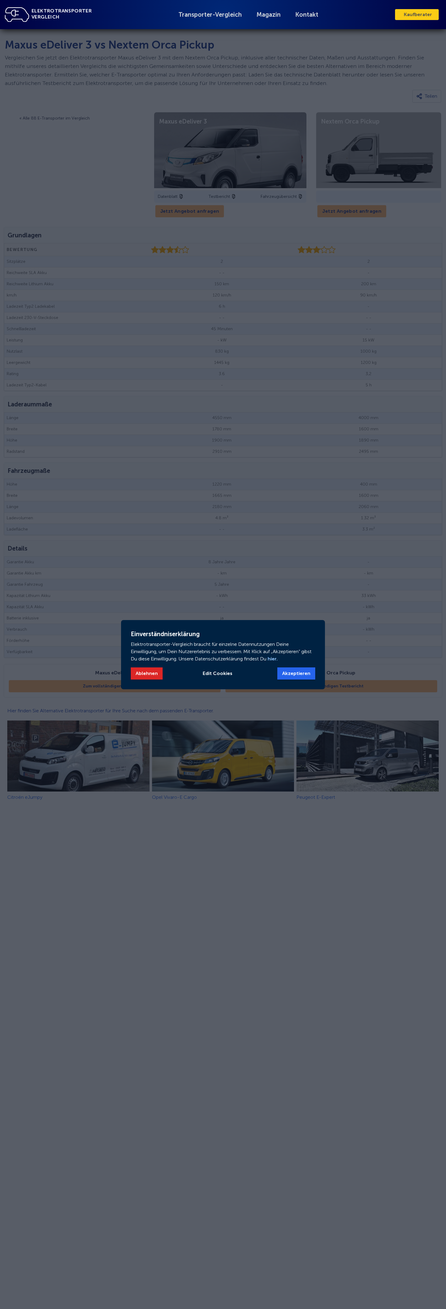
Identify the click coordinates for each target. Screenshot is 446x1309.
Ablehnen (147, 673)
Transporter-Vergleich (210, 14)
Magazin (268, 14)
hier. (272, 659)
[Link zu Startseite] (17, 14)
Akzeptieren (296, 673)
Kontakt (306, 14)
